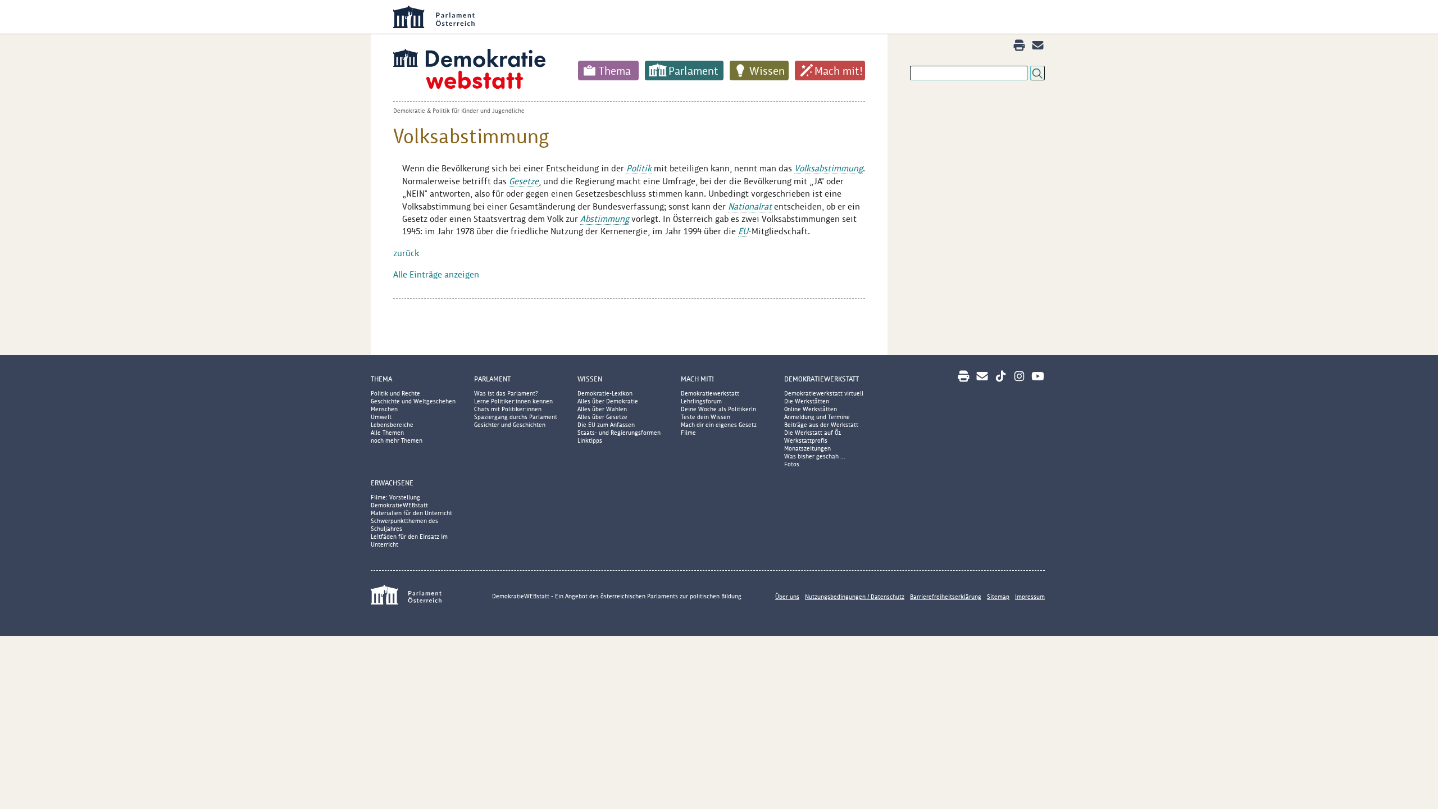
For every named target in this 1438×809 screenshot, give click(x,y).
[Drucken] (1019, 45)
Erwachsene (392, 483)
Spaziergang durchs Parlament (515, 416)
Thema (615, 71)
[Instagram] (1019, 376)
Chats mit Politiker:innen (507, 409)
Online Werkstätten (810, 409)
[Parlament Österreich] (741, 17)
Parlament (693, 71)
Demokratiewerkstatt (710, 393)
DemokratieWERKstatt (821, 379)
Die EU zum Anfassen (606, 424)
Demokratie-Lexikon (604, 393)
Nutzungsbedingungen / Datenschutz (854, 596)
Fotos (791, 464)
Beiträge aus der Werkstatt (821, 424)
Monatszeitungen (807, 448)
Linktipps (589, 440)
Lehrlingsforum (701, 401)
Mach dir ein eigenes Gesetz (719, 424)
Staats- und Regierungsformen (619, 432)
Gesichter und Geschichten (509, 424)
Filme (688, 432)
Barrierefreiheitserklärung (945, 596)
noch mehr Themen (396, 440)
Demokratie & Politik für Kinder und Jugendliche (459, 110)
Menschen (384, 409)
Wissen (767, 71)
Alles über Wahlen (602, 409)
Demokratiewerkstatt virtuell (823, 393)
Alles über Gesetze (602, 416)
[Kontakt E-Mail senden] (1038, 45)
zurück (406, 253)
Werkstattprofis (805, 440)
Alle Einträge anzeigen (436, 274)
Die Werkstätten (806, 401)
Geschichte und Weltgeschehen (413, 401)
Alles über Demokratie (607, 401)
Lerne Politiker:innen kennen (513, 401)
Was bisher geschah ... (814, 456)
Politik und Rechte (395, 393)
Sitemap (998, 596)
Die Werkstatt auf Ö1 (812, 432)
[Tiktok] (1001, 376)
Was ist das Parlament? (506, 393)
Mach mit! (838, 71)
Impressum (1030, 596)
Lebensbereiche (392, 424)
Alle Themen (387, 432)
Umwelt (381, 416)
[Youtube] (1038, 376)
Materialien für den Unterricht (411, 513)
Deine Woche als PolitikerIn (718, 409)
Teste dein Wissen (705, 416)
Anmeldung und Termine (817, 416)
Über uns (787, 596)
